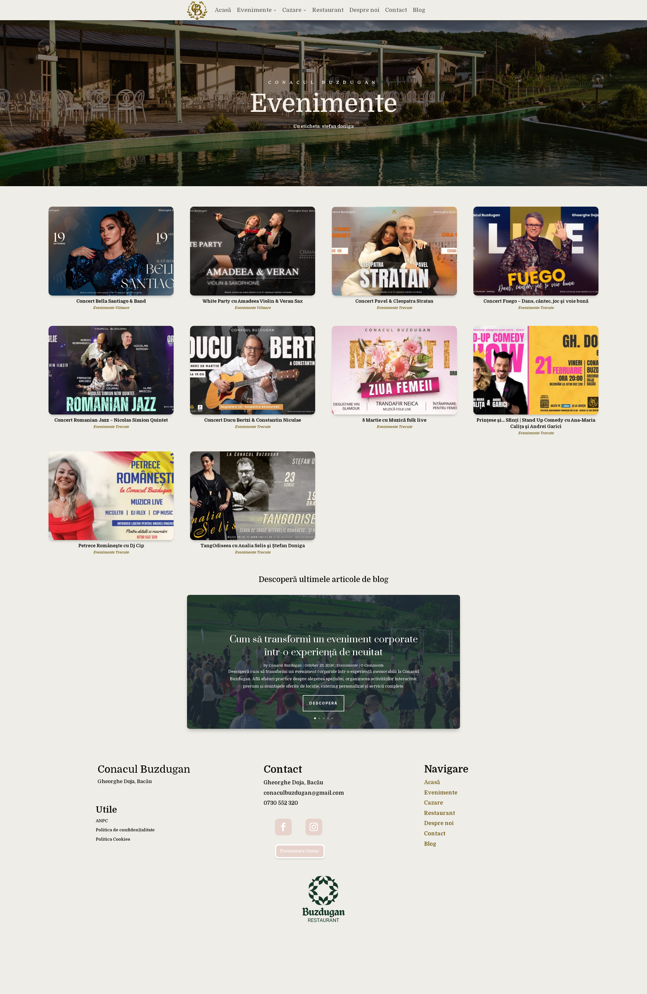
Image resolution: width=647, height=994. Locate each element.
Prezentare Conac (299, 851)
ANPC (102, 820)
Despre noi (364, 10)
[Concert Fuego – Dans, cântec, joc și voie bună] (535, 251)
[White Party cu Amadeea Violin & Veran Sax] (252, 251)
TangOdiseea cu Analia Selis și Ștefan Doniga (253, 545)
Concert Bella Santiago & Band (111, 301)
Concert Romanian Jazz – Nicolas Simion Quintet (111, 420)
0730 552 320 (281, 803)
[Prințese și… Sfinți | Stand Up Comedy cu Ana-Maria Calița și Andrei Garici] (535, 370)
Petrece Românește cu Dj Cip (111, 545)
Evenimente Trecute (394, 308)
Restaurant (328, 10)
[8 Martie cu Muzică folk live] (394, 370)
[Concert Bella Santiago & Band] (111, 251)
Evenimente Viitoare (111, 308)
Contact (396, 10)
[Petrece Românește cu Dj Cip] (111, 495)
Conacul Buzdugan (285, 665)
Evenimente (254, 10)
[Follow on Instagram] (314, 827)
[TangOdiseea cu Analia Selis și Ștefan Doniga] (252, 495)
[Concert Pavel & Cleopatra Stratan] (394, 251)
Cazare (292, 10)
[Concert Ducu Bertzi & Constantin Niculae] (252, 370)
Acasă (223, 10)
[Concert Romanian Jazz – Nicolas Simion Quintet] (111, 370)
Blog (419, 10)
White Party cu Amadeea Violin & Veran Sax (252, 301)
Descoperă (323, 703)
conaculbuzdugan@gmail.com (304, 793)
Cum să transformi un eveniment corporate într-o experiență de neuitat (323, 645)
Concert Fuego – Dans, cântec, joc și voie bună (535, 301)
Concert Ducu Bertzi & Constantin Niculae (252, 420)
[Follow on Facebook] (283, 827)
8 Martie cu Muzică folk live (394, 420)
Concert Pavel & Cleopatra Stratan (394, 301)
